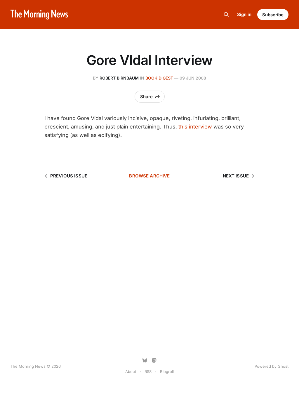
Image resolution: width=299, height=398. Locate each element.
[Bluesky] (144, 360)
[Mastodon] (154, 360)
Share (146, 96)
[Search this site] (226, 14)
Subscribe (273, 14)
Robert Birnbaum (119, 77)
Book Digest (159, 77)
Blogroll (167, 371)
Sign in (244, 14)
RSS (148, 371)
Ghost (283, 366)
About (130, 371)
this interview (195, 127)
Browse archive (149, 176)
